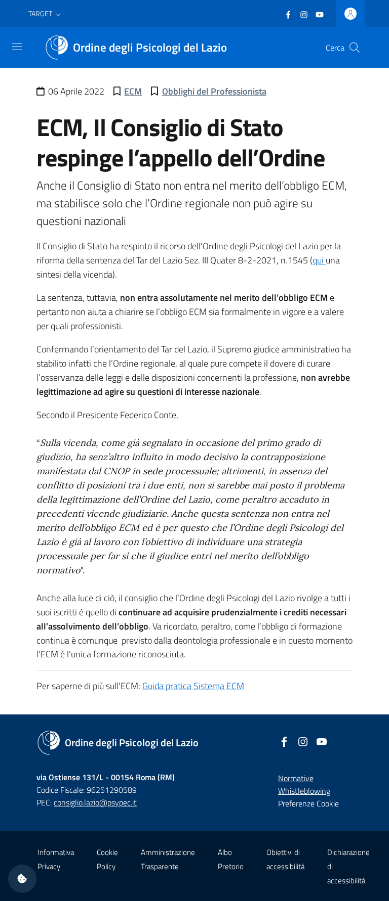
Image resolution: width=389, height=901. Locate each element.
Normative (296, 778)
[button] (45, 14)
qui (319, 260)
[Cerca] (354, 47)
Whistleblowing (304, 791)
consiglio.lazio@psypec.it (95, 802)
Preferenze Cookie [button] (308, 803)
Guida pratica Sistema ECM (193, 686)
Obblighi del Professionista (214, 91)
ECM (133, 91)
